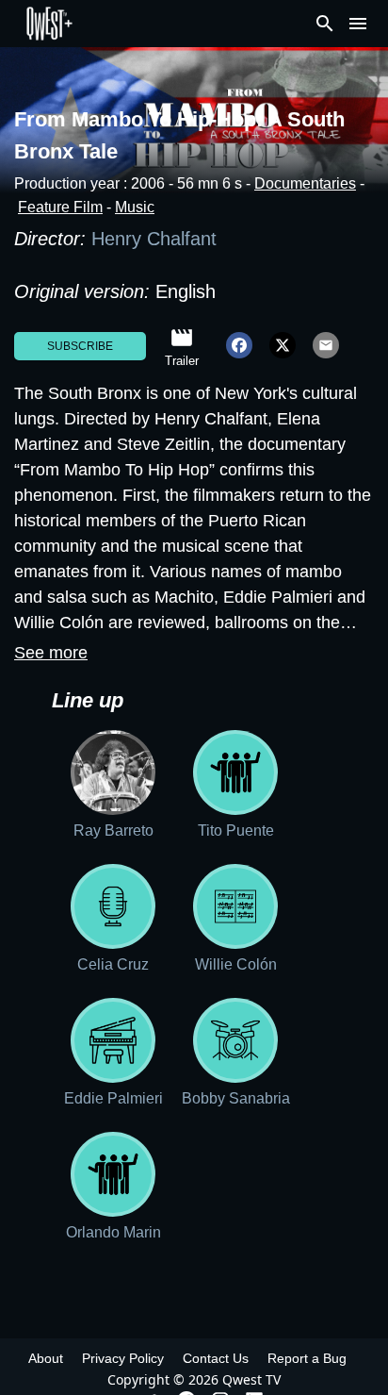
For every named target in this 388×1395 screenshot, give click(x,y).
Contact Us (216, 1358)
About (45, 1358)
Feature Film (60, 207)
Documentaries (305, 183)
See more (51, 652)
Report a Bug (307, 1358)
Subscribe (80, 346)
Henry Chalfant (156, 238)
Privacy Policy (123, 1358)
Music (134, 207)
